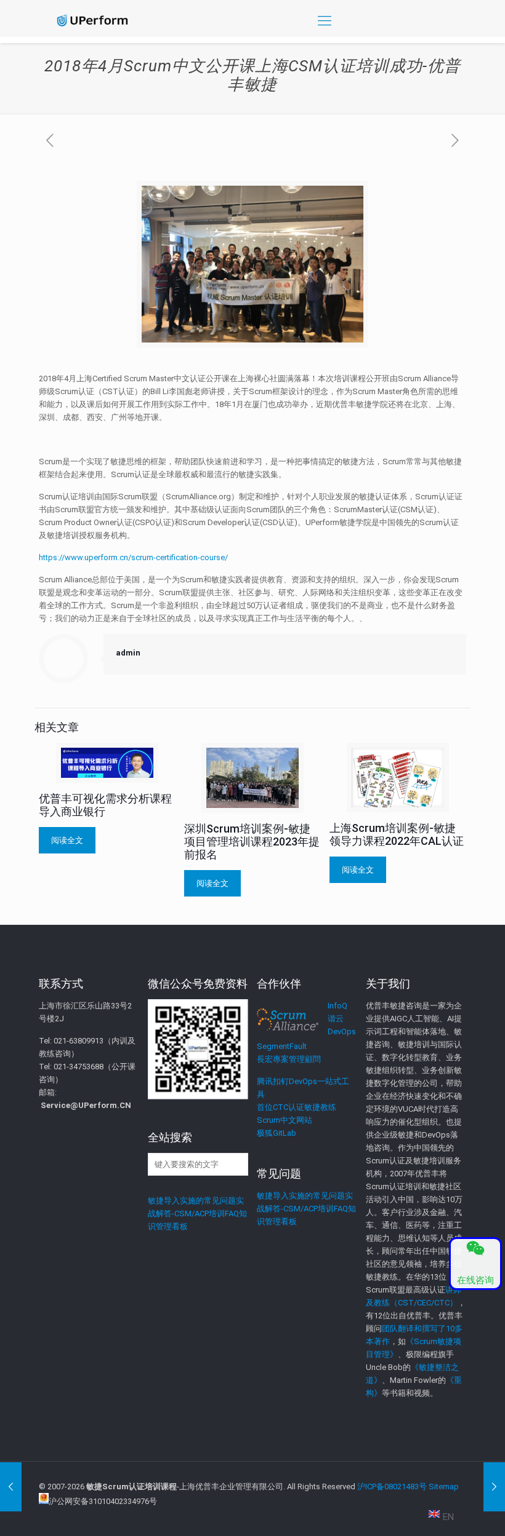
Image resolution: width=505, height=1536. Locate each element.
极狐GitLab (276, 1133)
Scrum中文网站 (284, 1120)
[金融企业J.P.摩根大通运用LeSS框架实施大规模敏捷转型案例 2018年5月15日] (11, 1486)
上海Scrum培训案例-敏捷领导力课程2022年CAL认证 (396, 834)
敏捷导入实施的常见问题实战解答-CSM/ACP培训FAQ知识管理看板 (197, 1213)
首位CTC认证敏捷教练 (296, 1107)
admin (128, 652)
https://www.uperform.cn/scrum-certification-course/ (133, 557)
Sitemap (444, 1486)
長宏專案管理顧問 (289, 1059)
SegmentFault (282, 1046)
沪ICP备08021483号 (392, 1486)
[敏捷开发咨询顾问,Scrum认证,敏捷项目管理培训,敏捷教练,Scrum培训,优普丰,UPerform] (92, 20)
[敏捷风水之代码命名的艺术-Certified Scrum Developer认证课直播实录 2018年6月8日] (494, 1486)
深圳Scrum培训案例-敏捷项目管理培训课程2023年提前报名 (252, 841)
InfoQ (337, 1005)
